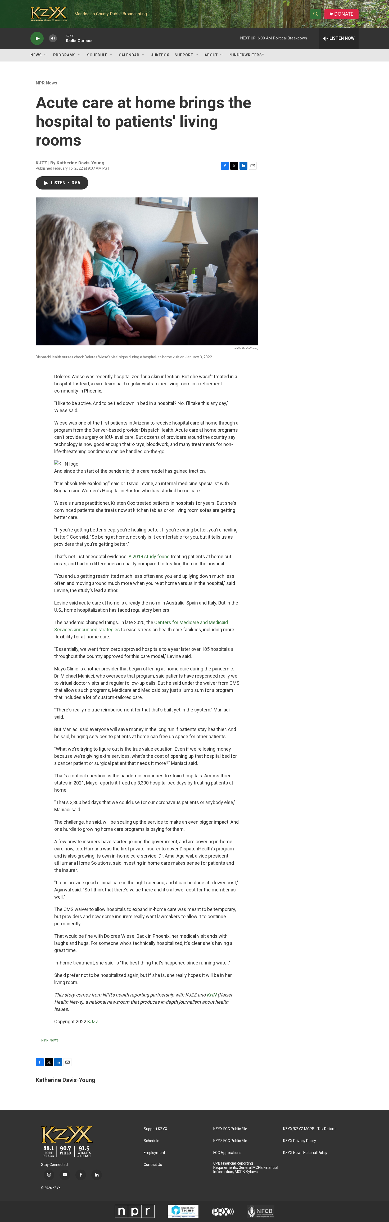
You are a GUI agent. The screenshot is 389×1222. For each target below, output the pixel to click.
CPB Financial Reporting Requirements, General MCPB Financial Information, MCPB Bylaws (245, 1167)
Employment (154, 1153)
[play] (37, 38)
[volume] (52, 38)
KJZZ (93, 1021)
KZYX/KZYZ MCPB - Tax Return (309, 1129)
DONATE (343, 14)
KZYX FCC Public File (230, 1129)
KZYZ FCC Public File (230, 1141)
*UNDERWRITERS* (246, 55)
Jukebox (160, 55)
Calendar (129, 55)
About (211, 55)
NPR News (46, 82)
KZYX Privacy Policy (299, 1141)
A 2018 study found (149, 556)
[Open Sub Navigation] (46, 55)
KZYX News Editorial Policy (305, 1153)
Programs (64, 55)
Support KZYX (155, 1129)
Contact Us (153, 1165)
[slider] (61, 38)
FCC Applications (227, 1153)
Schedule (97, 55)
